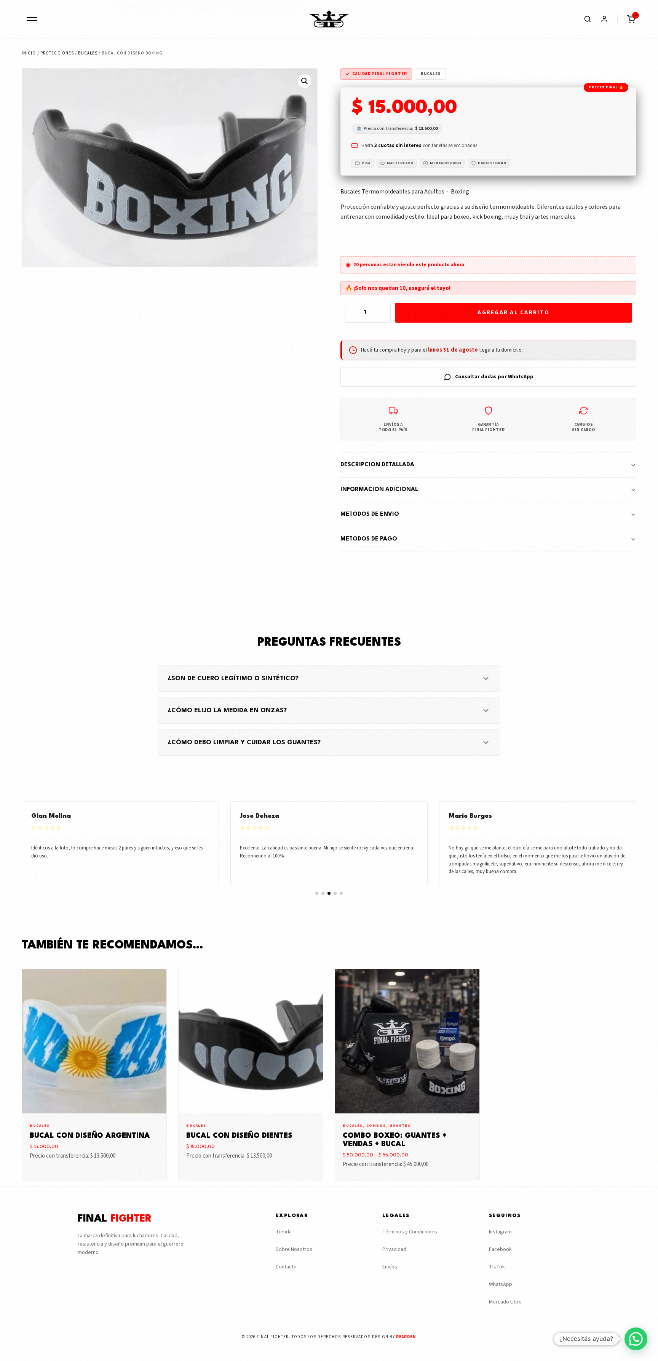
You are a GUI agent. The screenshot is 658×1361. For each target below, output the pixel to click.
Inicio (29, 53)
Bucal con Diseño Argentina (90, 1135)
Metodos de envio (369, 514)
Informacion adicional (379, 490)
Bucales (87, 53)
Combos (376, 1125)
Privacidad (394, 1249)
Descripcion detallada (377, 465)
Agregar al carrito (513, 313)
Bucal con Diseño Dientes (239, 1135)
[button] (631, 19)
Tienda (284, 1232)
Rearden (406, 1337)
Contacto (286, 1267)
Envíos (389, 1267)
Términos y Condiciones (409, 1232)
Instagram (500, 1232)
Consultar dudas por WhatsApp (494, 377)
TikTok (497, 1267)
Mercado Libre (505, 1302)
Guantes (400, 1125)
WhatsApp (500, 1284)
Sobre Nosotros (294, 1249)
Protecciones (57, 53)
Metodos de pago (368, 539)
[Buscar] (587, 19)
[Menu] (32, 19)
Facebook (500, 1249)
